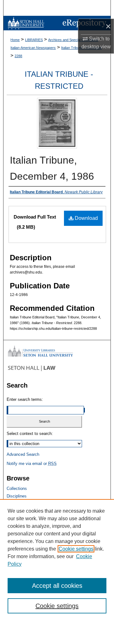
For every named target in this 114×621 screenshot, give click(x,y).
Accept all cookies (57, 585)
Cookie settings (76, 549)
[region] (57, 560)
